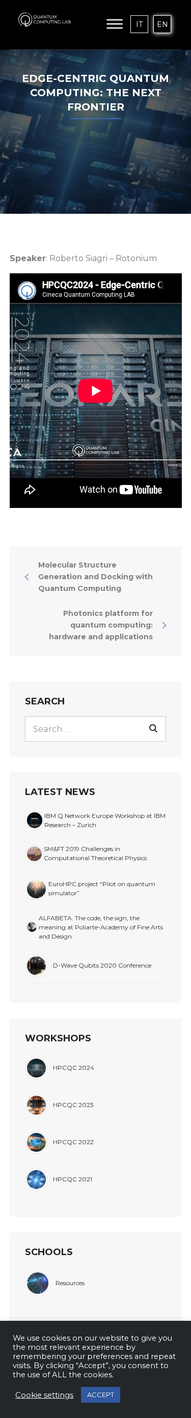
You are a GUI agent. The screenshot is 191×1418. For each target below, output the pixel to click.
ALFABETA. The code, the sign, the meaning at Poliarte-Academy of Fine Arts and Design (101, 927)
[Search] (153, 727)
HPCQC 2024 (73, 1067)
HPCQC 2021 (72, 1179)
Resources (70, 1283)
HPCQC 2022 (73, 1142)
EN (162, 24)
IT (139, 24)
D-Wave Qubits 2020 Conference (102, 965)
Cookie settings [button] (44, 1395)
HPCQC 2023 (73, 1105)
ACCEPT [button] (100, 1395)
